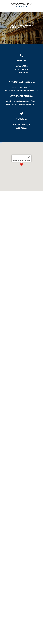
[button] (21, 164)
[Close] (29, 157)
